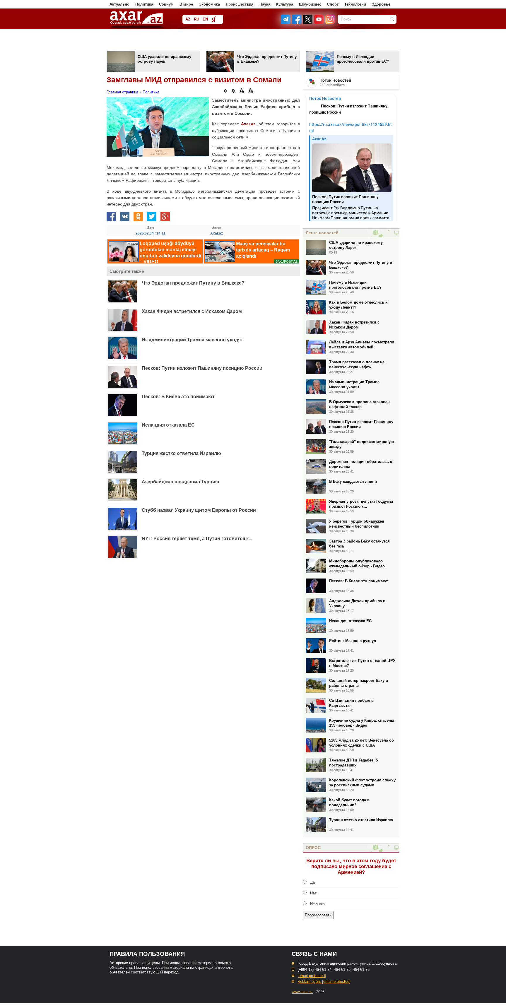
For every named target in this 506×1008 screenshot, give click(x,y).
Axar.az (248, 123)
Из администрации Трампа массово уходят (192, 339)
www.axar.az (302, 992)
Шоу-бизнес (310, 4)
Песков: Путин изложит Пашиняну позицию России (202, 368)
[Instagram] (330, 22)
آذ (213, 20)
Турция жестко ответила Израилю (181, 453)
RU (196, 19)
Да (312, 882)
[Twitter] (308, 22)
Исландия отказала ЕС (168, 424)
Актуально (119, 4)
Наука (264, 4)
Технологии (355, 4)
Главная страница (122, 92)
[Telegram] (286, 22)
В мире (186, 4)
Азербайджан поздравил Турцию (180, 481)
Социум (166, 4)
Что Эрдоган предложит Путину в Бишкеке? (193, 282)
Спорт (333, 4)
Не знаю (317, 904)
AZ (187, 19)
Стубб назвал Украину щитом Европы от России (199, 510)
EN (205, 19)
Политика (144, 4)
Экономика (209, 4)
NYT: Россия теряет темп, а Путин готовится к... (197, 538)
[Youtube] (319, 22)
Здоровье (381, 4)
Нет (313, 893)
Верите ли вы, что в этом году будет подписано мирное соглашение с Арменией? (351, 866)
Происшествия (240, 4)
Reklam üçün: (324, 981)
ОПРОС (313, 847)
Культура (284, 4)
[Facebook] (296, 22)
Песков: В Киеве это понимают (178, 396)
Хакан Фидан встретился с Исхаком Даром (192, 311)
